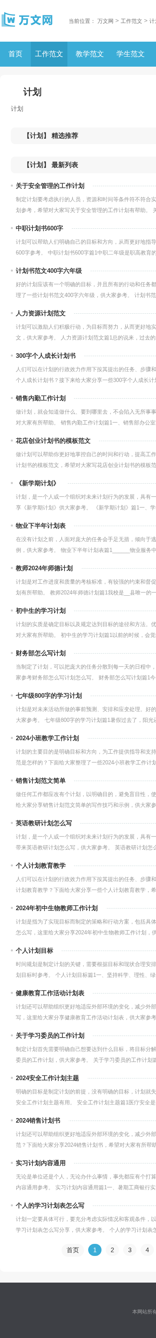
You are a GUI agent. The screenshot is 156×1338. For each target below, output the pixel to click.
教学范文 (90, 54)
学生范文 (130, 54)
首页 (15, 54)
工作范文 (131, 21)
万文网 (105, 21)
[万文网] (27, 19)
